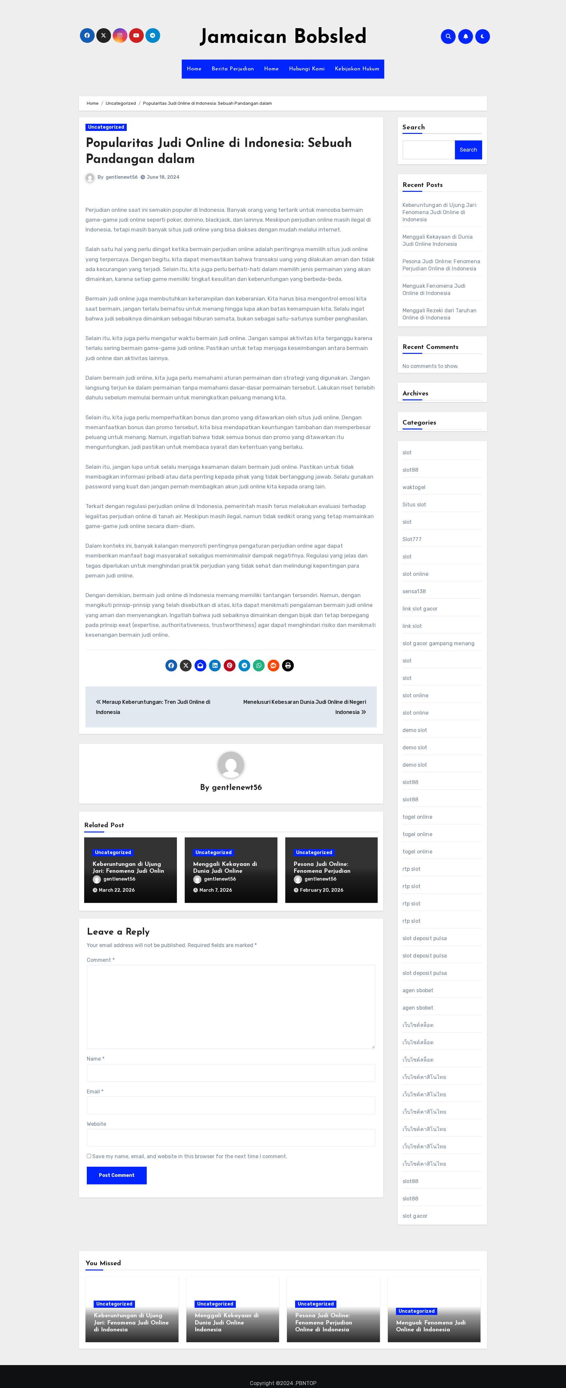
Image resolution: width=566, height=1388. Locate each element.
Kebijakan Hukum (357, 69)
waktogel (414, 487)
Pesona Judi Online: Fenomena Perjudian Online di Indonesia (321, 872)
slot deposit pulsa (425, 938)
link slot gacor (420, 609)
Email (95, 1091)
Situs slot (414, 505)
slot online (416, 574)
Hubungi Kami (307, 69)
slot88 (411, 470)
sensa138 (414, 591)
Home (194, 69)
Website (96, 1124)
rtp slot (412, 869)
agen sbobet (418, 990)
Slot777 (412, 539)
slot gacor (415, 1216)
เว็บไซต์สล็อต (418, 1025)
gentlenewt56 (122, 177)
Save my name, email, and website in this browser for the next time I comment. (189, 1156)
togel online (417, 817)
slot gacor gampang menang (439, 643)
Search (414, 127)
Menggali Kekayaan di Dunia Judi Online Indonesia (225, 872)
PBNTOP (306, 1383)
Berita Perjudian (233, 69)
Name (95, 1059)
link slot (412, 626)
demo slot (415, 730)
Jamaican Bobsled (283, 38)
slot (407, 452)
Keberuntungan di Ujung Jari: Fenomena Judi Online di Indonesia (129, 872)
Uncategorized (106, 127)
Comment (101, 960)
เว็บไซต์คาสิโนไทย (424, 1077)
